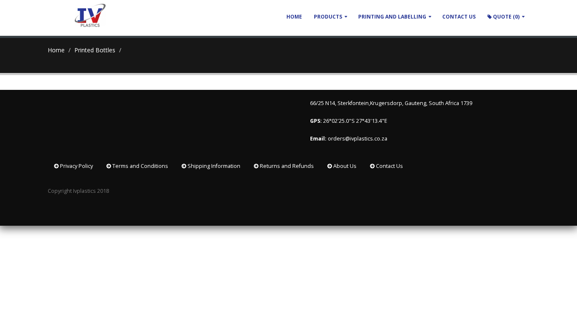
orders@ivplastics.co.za (358, 138)
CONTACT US (459, 16)
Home (294, 16)
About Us (344, 166)
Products (328, 16)
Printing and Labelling (392, 16)
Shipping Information (213, 166)
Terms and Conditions (139, 166)
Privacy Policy (76, 166)
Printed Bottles (94, 50)
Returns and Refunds (286, 166)
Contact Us (389, 166)
